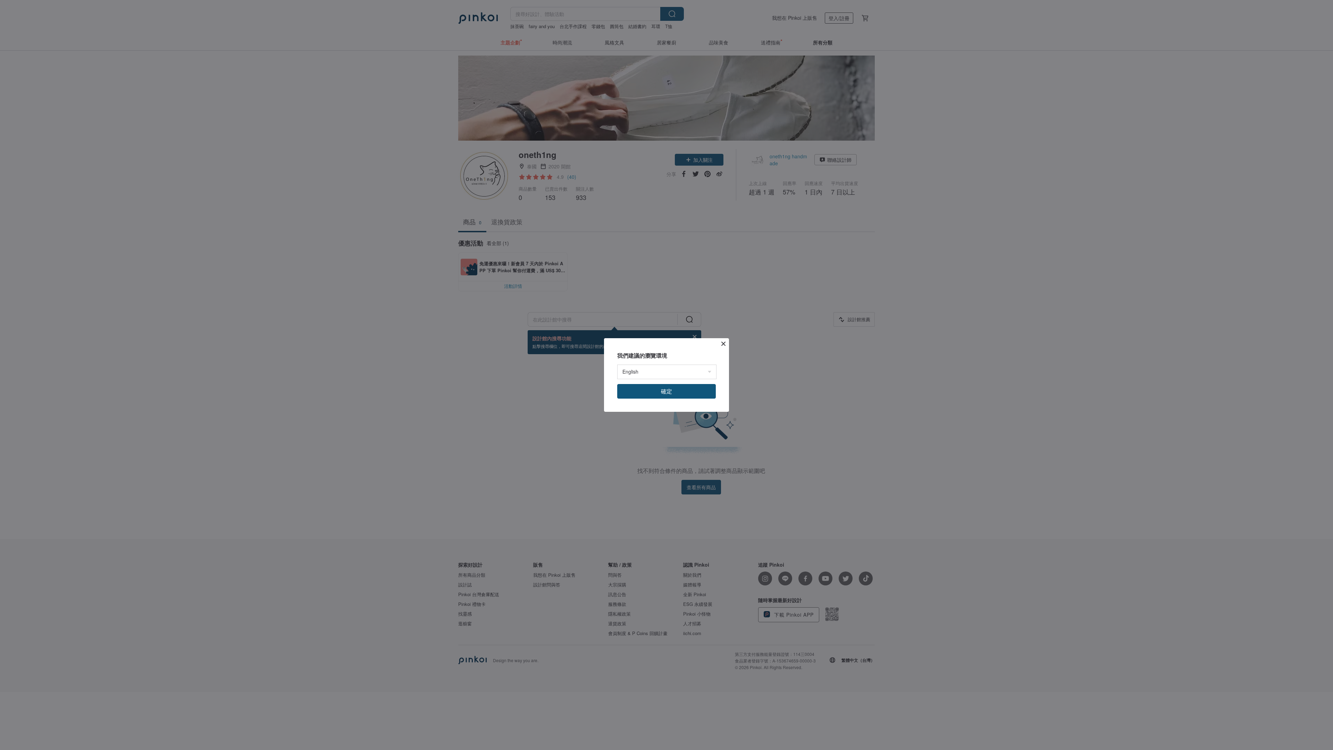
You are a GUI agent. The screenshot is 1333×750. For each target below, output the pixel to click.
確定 (666, 391)
